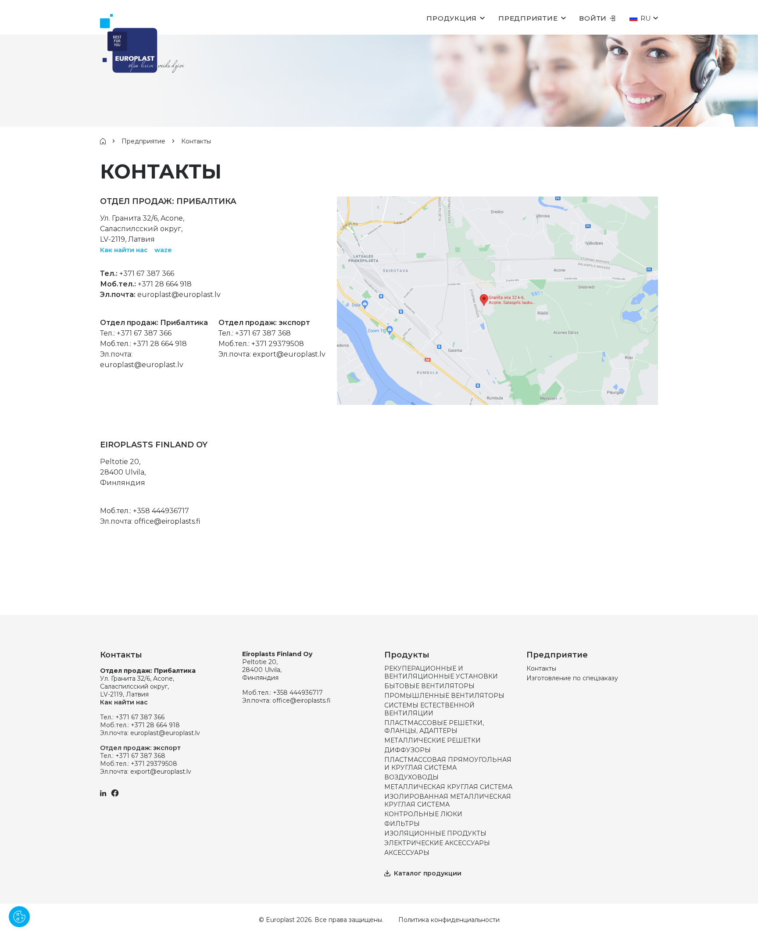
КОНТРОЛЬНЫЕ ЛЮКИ (423, 814)
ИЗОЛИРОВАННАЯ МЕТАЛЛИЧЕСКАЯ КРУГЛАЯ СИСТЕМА (447, 800)
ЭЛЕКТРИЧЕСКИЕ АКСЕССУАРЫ (437, 843)
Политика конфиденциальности (449, 920)
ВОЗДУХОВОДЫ (411, 777)
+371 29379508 (277, 343)
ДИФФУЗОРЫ (407, 750)
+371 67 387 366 (146, 273)
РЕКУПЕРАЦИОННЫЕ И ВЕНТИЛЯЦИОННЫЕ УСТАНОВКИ (441, 672)
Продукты (406, 655)
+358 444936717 (161, 511)
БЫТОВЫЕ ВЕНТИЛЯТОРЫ (429, 686)
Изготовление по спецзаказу (572, 678)
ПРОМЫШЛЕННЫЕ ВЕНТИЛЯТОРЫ (444, 696)
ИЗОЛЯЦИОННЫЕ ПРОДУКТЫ (435, 833)
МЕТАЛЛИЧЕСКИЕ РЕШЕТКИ (432, 740)
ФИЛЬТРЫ (402, 824)
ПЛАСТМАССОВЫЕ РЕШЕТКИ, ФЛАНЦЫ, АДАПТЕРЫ (434, 727)
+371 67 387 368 (263, 333)
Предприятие (528, 18)
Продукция (451, 18)
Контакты (541, 668)
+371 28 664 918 (165, 284)
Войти (593, 18)
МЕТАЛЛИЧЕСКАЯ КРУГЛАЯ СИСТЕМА (448, 787)
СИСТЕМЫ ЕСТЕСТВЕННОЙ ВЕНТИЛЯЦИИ (429, 709)
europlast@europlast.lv (179, 294)
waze (163, 250)
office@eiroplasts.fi (167, 521)
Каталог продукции (427, 873)
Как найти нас (124, 250)
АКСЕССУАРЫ (406, 853)
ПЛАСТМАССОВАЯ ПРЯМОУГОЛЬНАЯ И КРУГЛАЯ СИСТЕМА (447, 764)
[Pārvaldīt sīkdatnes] (19, 916)
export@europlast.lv (289, 354)
